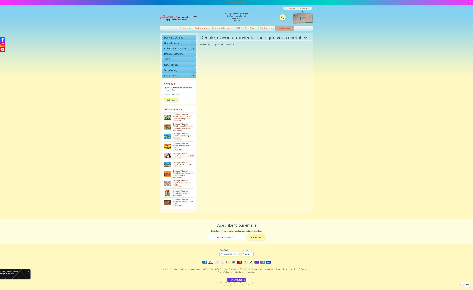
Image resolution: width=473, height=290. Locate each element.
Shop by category (173, 53)
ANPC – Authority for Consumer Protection (220, 269)
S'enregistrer (303, 8)
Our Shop (251, 29)
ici (214, 44)
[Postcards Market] (178, 17)
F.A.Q (278, 269)
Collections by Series (180, 49)
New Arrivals (171, 64)
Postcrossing (195, 269)
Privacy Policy (223, 272)
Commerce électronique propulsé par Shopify (236, 285)
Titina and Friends (223, 29)
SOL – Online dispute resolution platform (257, 269)
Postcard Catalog (173, 37)
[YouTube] (2, 49)
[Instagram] (2, 44)
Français (246, 254)
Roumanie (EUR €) (228, 254)
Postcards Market (234, 283)
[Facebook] (2, 39)
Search (166, 269)
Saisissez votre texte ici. (236, 2)
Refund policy (304, 269)
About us (174, 269)
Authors (184, 269)
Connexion (290, 8)
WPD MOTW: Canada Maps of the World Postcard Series (36, 273)
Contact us (267, 29)
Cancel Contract (284, 28)
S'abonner (171, 100)
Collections (202, 29)
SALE (239, 28)
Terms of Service (290, 269)
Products (186, 29)
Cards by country (180, 44)
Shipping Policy (237, 272)
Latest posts (180, 76)
